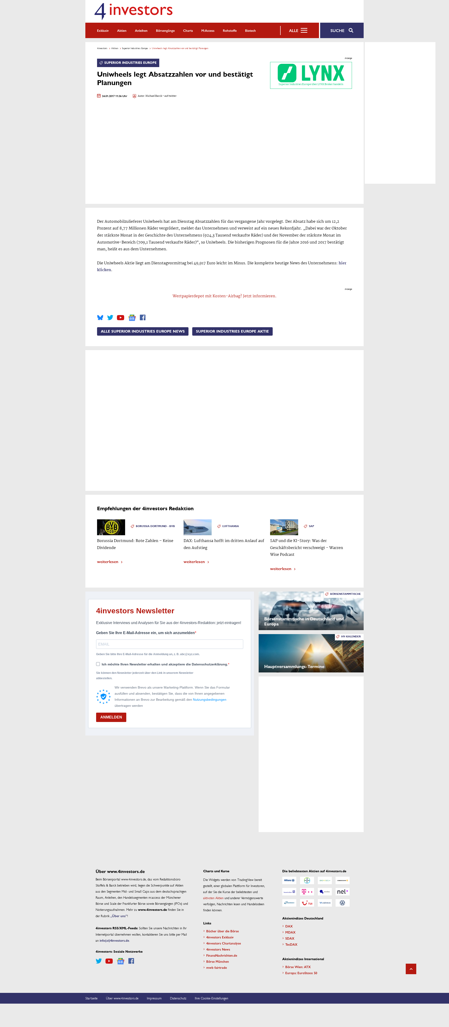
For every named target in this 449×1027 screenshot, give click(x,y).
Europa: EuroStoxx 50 (301, 972)
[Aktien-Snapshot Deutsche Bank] (289, 891)
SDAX (289, 938)
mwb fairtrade (216, 967)
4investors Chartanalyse (223, 943)
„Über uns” (118, 915)
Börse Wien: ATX (298, 966)
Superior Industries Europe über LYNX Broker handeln (311, 84)
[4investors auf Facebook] (142, 317)
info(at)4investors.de (114, 940)
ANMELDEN (111, 717)
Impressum (154, 998)
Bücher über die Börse (222, 931)
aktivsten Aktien (213, 897)
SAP (311, 526)
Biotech (250, 30)
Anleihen (141, 30)
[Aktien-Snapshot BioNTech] (325, 880)
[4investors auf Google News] (132, 318)
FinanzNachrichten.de (221, 955)
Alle (293, 30)
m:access (207, 30)
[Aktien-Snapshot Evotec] (325, 891)
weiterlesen (107, 561)
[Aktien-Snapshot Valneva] (325, 903)
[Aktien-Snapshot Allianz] (289, 880)
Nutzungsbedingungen (209, 699)
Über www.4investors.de (122, 998)
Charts (188, 30)
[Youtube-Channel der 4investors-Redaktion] (120, 317)
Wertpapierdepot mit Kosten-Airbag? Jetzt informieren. (225, 296)
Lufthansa (230, 526)
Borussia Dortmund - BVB (155, 526)
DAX (289, 926)
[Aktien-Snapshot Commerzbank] (343, 880)
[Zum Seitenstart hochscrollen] (411, 969)
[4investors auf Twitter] (110, 317)
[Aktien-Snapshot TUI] (307, 903)
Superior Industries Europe (135, 48)
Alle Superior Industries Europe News (143, 331)
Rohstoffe (230, 30)
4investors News (218, 949)
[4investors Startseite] (133, 11)
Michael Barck (153, 96)
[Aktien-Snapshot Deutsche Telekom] (307, 891)
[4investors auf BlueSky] (100, 317)
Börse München (217, 961)
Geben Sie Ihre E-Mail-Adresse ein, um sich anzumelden (145, 633)
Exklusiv (103, 30)
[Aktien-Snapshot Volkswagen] (343, 903)
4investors (102, 48)
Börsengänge (165, 30)
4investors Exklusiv (220, 937)
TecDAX (291, 944)
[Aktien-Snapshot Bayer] (307, 880)
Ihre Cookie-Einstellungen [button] (211, 998)
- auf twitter (169, 96)
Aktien (122, 30)
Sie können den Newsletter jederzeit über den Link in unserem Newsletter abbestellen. (144, 675)
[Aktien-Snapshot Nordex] (289, 903)
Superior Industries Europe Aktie (232, 331)
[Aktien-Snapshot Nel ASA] (343, 891)
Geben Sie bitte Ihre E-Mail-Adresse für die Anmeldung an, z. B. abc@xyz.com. (148, 654)
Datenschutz (178, 998)
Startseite (91, 998)
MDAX (290, 932)
